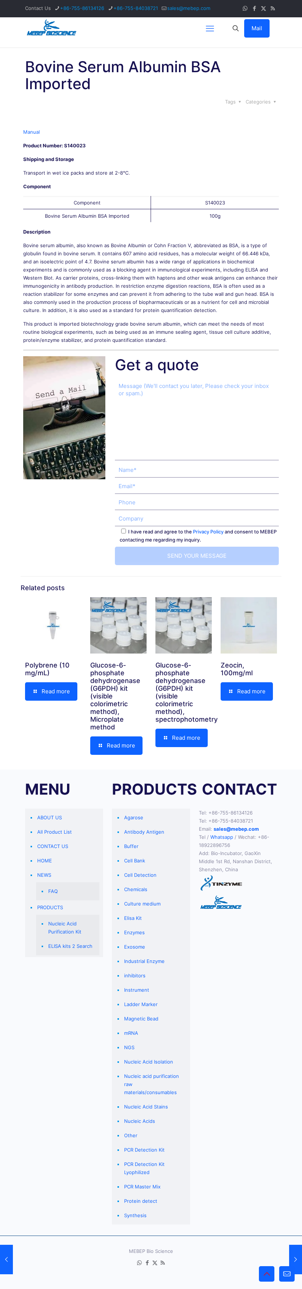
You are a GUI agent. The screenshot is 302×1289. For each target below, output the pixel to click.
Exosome (134, 947)
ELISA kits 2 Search (70, 946)
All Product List (54, 832)
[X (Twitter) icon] (263, 8)
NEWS (44, 875)
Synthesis (135, 1215)
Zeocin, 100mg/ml (237, 669)
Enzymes (134, 932)
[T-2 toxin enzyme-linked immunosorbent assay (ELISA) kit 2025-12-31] (295, 1259)
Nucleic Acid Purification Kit (64, 928)
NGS (129, 1047)
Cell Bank (134, 861)
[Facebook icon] (254, 8)
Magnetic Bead (141, 1019)
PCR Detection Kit (144, 1150)
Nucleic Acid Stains (146, 1107)
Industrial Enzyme (144, 961)
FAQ (53, 891)
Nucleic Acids (139, 1121)
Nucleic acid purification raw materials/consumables (151, 1084)
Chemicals (135, 889)
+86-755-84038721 (135, 8)
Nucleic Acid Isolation (148, 1062)
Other (130, 1135)
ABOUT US (49, 817)
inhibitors (134, 975)
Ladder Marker (141, 1004)
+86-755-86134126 (82, 8)
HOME (44, 861)
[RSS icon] (272, 8)
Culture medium (142, 904)
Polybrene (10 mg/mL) (47, 669)
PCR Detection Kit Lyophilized (144, 1168)
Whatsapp (221, 837)
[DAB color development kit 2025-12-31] (6, 1259)
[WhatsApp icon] (245, 8)
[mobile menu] (210, 28)
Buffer (131, 846)
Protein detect (140, 1201)
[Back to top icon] (266, 1274)
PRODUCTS (50, 907)
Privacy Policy (208, 532)
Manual (31, 132)
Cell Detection (140, 875)
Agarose (133, 817)
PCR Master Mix (142, 1187)
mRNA (131, 1033)
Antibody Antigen (144, 832)
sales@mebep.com (188, 8)
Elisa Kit (133, 918)
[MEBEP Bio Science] (51, 28)
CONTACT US (52, 846)
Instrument (136, 990)
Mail (257, 28)
